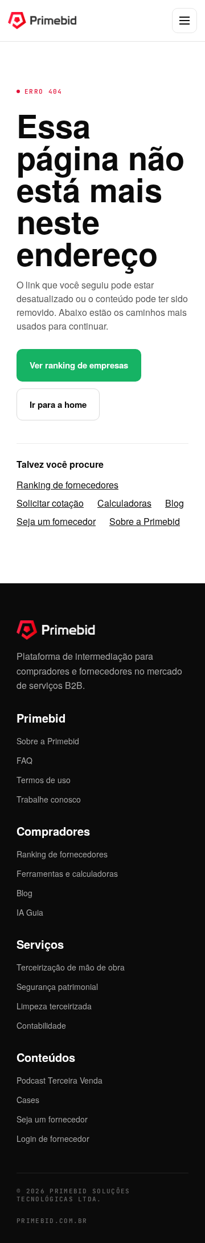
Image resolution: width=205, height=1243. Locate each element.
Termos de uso (44, 779)
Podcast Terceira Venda (59, 1080)
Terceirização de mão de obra (71, 967)
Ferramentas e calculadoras (67, 873)
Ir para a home (58, 404)
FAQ (24, 760)
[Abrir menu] (184, 20)
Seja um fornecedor (56, 521)
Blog (174, 503)
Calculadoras (124, 503)
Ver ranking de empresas (79, 365)
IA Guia (30, 912)
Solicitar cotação (50, 503)
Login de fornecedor (53, 1138)
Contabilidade (41, 1025)
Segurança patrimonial (57, 986)
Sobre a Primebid (144, 521)
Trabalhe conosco (49, 799)
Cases (28, 1099)
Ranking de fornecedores (67, 484)
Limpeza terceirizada (54, 1006)
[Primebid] (50, 20)
